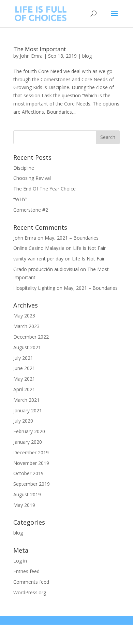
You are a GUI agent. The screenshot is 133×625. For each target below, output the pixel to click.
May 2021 (24, 378)
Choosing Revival (32, 178)
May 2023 (24, 315)
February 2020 (29, 431)
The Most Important (39, 49)
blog (87, 56)
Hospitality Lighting (34, 288)
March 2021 (26, 400)
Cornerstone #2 (30, 210)
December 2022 (31, 336)
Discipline (23, 168)
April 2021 (24, 389)
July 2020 (23, 420)
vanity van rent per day (38, 258)
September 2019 (31, 484)
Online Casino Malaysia (38, 248)
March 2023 (26, 326)
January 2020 (27, 442)
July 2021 (23, 358)
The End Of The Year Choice (44, 188)
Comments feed (31, 582)
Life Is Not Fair (89, 248)
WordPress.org (29, 592)
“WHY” (20, 199)
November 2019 (31, 463)
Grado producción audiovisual (46, 269)
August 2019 (27, 494)
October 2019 (28, 473)
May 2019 (24, 505)
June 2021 (24, 368)
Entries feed (26, 571)
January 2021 (27, 410)
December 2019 (31, 452)
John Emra (31, 56)
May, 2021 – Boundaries (72, 238)
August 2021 (27, 347)
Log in (20, 560)
